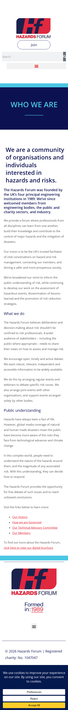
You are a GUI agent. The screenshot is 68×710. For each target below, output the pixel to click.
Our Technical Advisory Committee (34, 527)
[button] (36, 66)
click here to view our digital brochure (28, 548)
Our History (20, 517)
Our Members (21, 533)
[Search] (64, 56)
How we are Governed (26, 522)
